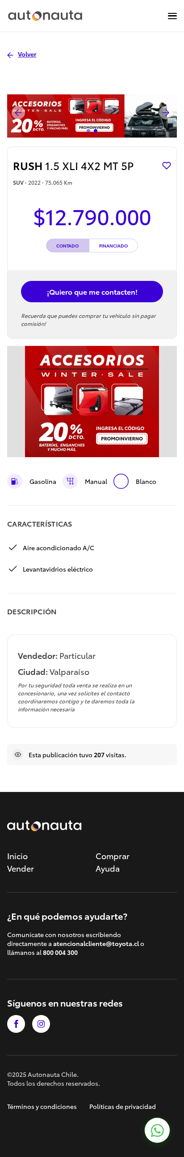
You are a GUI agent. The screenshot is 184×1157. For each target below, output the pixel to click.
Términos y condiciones (42, 1106)
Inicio (17, 855)
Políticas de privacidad (122, 1106)
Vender (20, 868)
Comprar (113, 855)
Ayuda (108, 868)
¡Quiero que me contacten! (92, 291)
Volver (27, 53)
